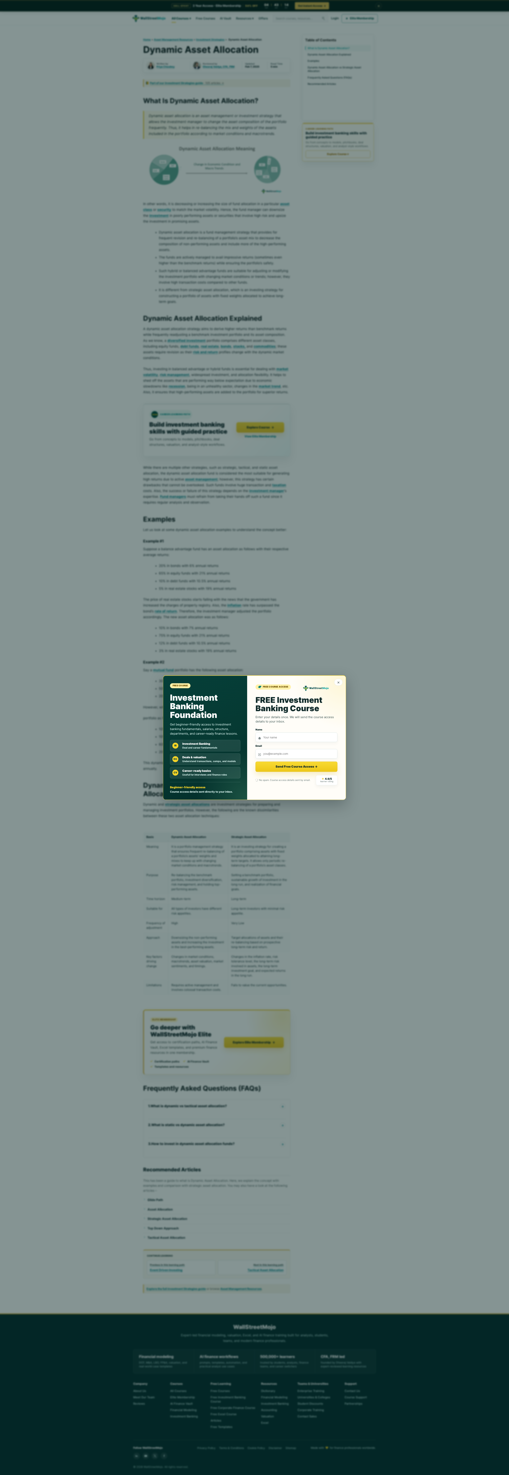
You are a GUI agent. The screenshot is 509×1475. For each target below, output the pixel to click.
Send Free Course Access (297, 766)
